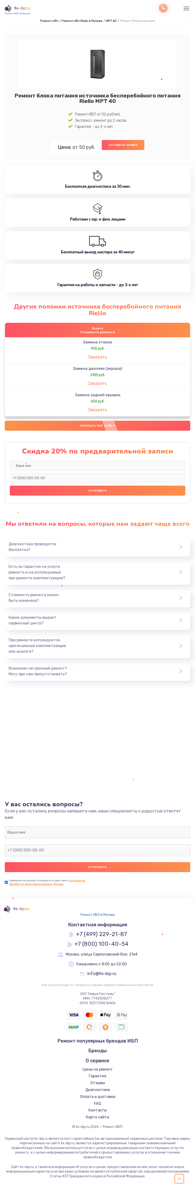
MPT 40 (111, 21)
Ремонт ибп (49, 21)
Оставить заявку (123, 145)
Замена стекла (97, 342)
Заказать (97, 357)
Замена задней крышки (97, 395)
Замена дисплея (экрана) (97, 368)
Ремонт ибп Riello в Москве (82, 21)
